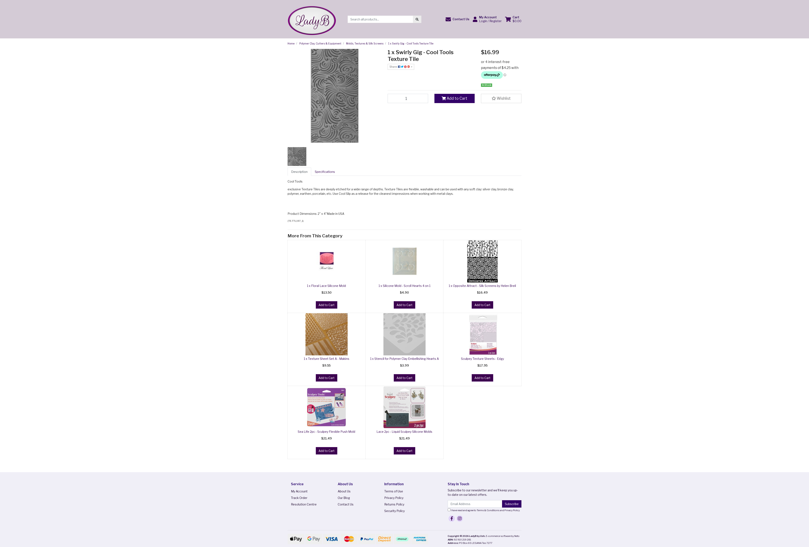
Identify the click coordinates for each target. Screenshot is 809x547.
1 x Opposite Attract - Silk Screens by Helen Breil (482, 286)
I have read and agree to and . (485, 510)
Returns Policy (394, 504)
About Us (344, 491)
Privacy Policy (393, 498)
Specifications (325, 171)
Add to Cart (456, 98)
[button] (457, 19)
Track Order (299, 498)
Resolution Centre (304, 504)
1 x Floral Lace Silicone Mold (326, 286)
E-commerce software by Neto (503, 536)
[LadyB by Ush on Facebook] (452, 518)
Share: (394, 66)
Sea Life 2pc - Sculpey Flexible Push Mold (326, 431)
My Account (299, 491)
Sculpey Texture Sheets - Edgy (482, 358)
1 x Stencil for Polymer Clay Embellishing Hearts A (404, 358)
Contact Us (346, 504)
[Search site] (417, 19)
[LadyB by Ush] (312, 19)
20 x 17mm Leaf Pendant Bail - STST (35, 530)
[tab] (299, 172)
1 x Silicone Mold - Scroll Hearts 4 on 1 (404, 286)
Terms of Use (393, 491)
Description (299, 171)
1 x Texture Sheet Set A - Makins (326, 358)
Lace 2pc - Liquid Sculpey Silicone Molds (404, 431)
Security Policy (394, 511)
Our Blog (344, 498)
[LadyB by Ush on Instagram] (460, 518)
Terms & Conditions (488, 510)
